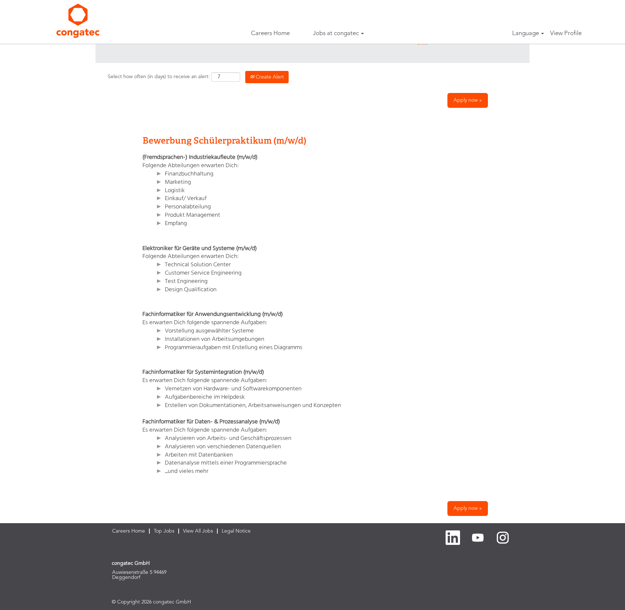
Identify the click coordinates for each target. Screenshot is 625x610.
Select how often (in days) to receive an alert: (159, 76)
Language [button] (526, 33)
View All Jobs (198, 531)
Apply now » (468, 100)
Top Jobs (164, 531)
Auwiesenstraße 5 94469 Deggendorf (139, 575)
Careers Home (270, 33)
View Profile (566, 33)
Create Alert (269, 77)
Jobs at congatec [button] (336, 33)
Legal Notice (236, 531)
